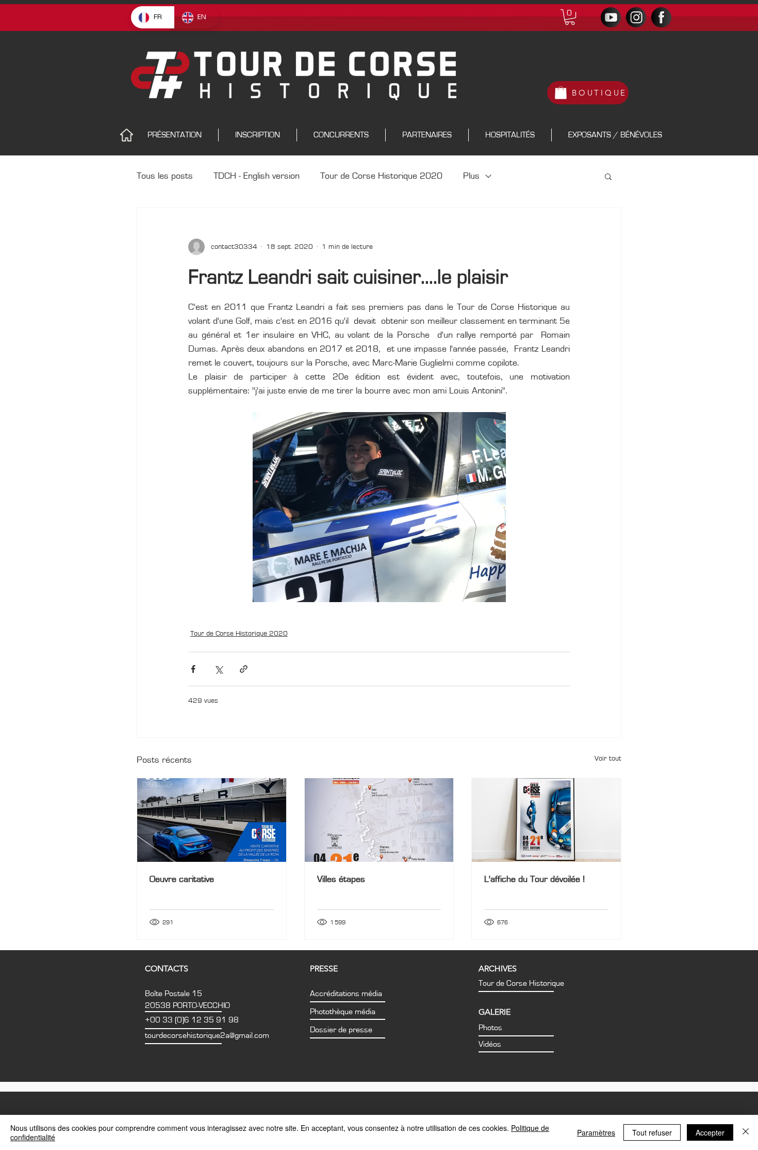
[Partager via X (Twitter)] (218, 669)
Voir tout (608, 758)
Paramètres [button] (596, 1132)
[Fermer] (745, 1132)
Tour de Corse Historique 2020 (381, 176)
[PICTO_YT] (611, 17)
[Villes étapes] (379, 820)
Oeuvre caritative (182, 879)
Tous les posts (165, 176)
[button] (570, 17)
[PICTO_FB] (661, 17)
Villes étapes (341, 879)
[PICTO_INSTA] (636, 17)
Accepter (710, 1132)
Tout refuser (652, 1132)
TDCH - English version (256, 176)
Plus (471, 176)
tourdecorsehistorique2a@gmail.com (207, 1035)
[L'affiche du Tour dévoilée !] (546, 820)
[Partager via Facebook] (193, 669)
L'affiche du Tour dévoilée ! (534, 879)
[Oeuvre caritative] (211, 820)
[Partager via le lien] (244, 669)
